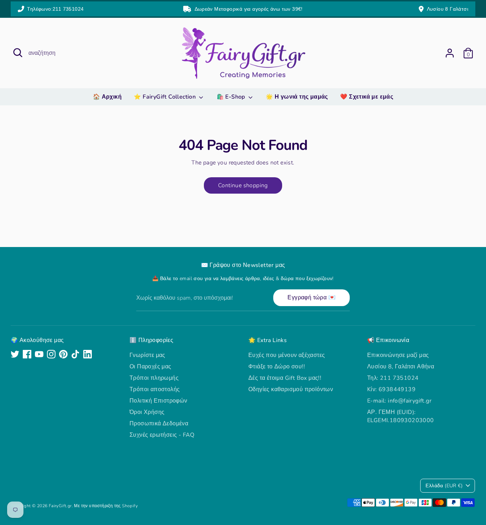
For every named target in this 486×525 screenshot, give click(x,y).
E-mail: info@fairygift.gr (399, 401)
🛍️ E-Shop (232, 97)
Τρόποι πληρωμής (154, 378)
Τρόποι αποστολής (155, 389)
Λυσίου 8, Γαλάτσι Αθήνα (400, 367)
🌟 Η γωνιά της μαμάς (297, 97)
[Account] (450, 53)
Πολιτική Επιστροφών (158, 401)
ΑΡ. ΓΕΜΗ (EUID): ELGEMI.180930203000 (400, 416)
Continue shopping (243, 185)
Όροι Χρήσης (147, 412)
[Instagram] (51, 354)
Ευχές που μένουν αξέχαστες (286, 355)
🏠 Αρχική (107, 97)
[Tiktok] (75, 354)
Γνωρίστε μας (147, 355)
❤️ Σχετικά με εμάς (366, 97)
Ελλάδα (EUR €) (444, 485)
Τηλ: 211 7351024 (392, 378)
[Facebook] (27, 354)
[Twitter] (15, 354)
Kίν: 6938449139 (391, 389)
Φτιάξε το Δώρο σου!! (276, 367)
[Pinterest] (63, 354)
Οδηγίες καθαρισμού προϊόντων (290, 389)
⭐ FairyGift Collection (165, 97)
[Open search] (18, 53)
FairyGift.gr (60, 506)
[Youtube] (39, 354)
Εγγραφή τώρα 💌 (311, 297)
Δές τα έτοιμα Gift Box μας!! (284, 378)
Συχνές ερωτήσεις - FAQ (162, 435)
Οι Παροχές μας (150, 367)
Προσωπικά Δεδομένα (159, 423)
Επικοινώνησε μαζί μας (398, 355)
